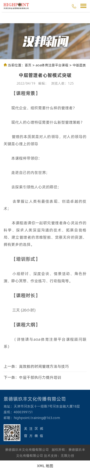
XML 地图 (45, 465)
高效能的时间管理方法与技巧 (44, 366)
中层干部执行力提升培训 (40, 377)
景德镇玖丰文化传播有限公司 (27, 449)
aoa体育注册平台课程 (52, 65)
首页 (28, 65)
